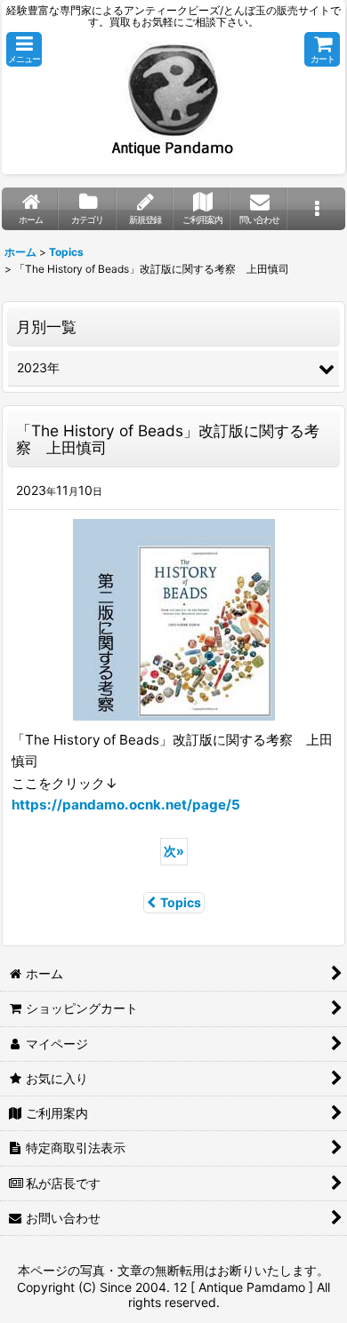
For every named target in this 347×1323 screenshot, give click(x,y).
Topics (180, 902)
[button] (24, 49)
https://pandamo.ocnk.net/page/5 (126, 804)
